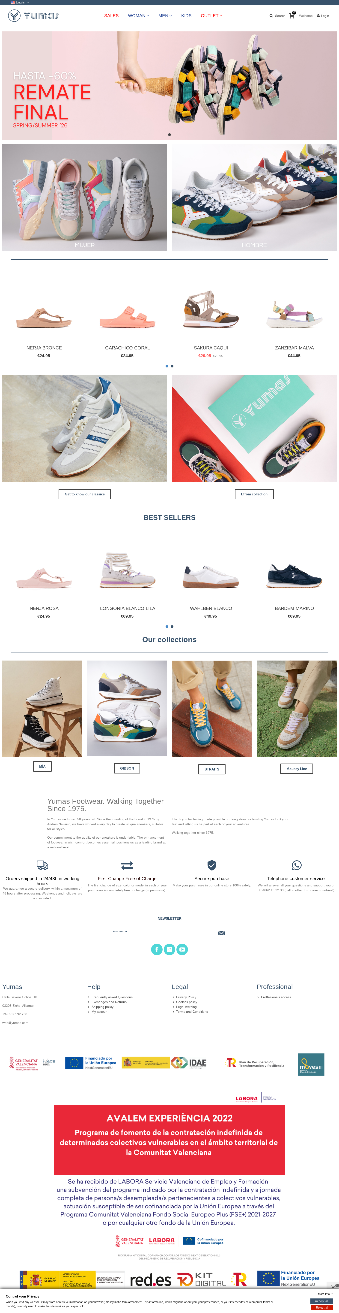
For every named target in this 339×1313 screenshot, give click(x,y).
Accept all (321, 1301)
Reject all (322, 1307)
